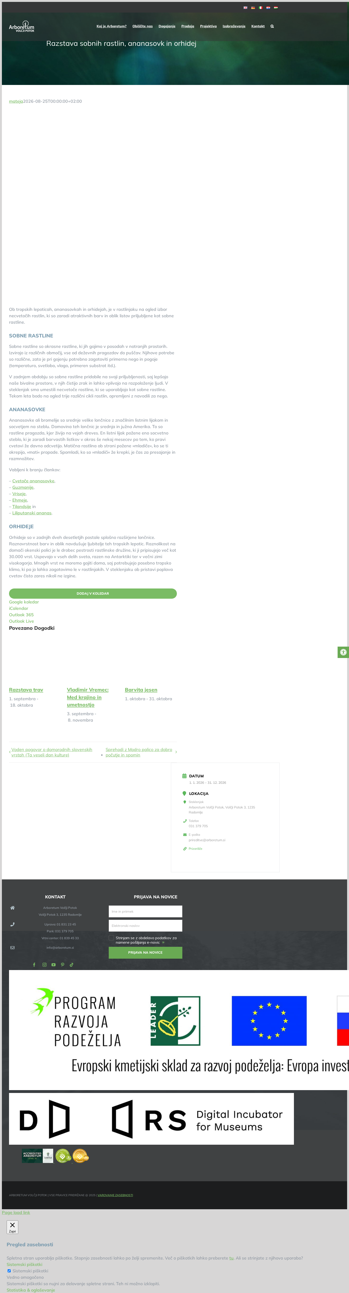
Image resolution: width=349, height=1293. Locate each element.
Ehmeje (19, 500)
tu (231, 1258)
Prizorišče (195, 848)
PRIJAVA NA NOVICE (145, 952)
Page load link (16, 1212)
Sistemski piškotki (30, 1271)
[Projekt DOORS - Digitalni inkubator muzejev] (151, 1143)
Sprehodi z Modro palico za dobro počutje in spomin (139, 752)
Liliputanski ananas (32, 513)
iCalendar (18, 608)
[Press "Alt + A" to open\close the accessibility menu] (343, 652)
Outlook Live (21, 621)
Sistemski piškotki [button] (24, 1264)
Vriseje (19, 493)
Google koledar (24, 602)
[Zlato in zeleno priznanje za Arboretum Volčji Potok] (72, 1161)
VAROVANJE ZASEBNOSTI (115, 1195)
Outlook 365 (21, 614)
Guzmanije (22, 487)
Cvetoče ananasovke (33, 481)
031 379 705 (198, 826)
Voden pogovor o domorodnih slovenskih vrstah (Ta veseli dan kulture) (51, 752)
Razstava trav (26, 689)
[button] (272, 26)
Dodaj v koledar (93, 594)
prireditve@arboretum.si (207, 840)
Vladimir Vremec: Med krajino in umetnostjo (87, 697)
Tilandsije (21, 506)
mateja (16, 101)
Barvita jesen (141, 689)
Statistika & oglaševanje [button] (31, 1290)
